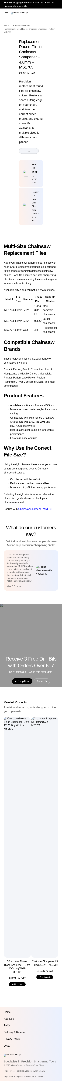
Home (6, 25)
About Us (42, 681)
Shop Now (23, 681)
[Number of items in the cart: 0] (53, 13)
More (47, 13)
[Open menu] (6, 13)
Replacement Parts (21, 25)
